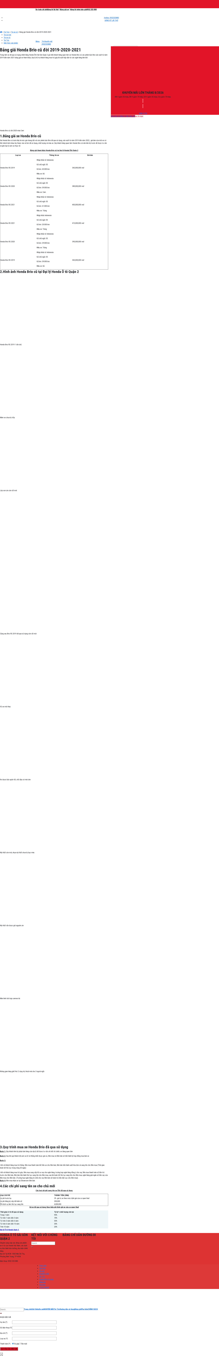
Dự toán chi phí (41, 9)
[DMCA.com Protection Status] (128, 1241)
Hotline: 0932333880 (111, 18)
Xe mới (41, 1271)
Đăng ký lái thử (53, 9)
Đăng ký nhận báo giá (78, 9)
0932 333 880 (92, 9)
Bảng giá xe (64, 9)
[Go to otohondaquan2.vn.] (1, 32)
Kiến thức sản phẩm (11, 43)
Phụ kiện (42, 1285)
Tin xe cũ (7, 37)
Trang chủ (42, 1266)
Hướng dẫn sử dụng (46, 1279)
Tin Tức (6, 40)
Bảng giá (42, 1282)
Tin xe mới (7, 35)
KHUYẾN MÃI (44, 1274)
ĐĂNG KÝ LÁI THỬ (111, 20)
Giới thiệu (42, 1268)
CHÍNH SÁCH (44, 1287)
